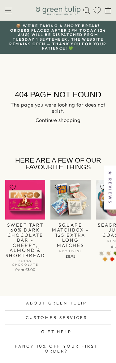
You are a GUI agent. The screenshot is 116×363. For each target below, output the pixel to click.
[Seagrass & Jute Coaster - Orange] (112, 259)
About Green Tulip (56, 302)
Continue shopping (58, 120)
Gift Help (56, 331)
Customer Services (56, 317)
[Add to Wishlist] (12, 187)
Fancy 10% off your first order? (56, 348)
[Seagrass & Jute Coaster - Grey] (101, 253)
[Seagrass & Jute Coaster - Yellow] (105, 259)
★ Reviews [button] (110, 187)
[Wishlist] (97, 10)
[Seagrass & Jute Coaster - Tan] (108, 253)
